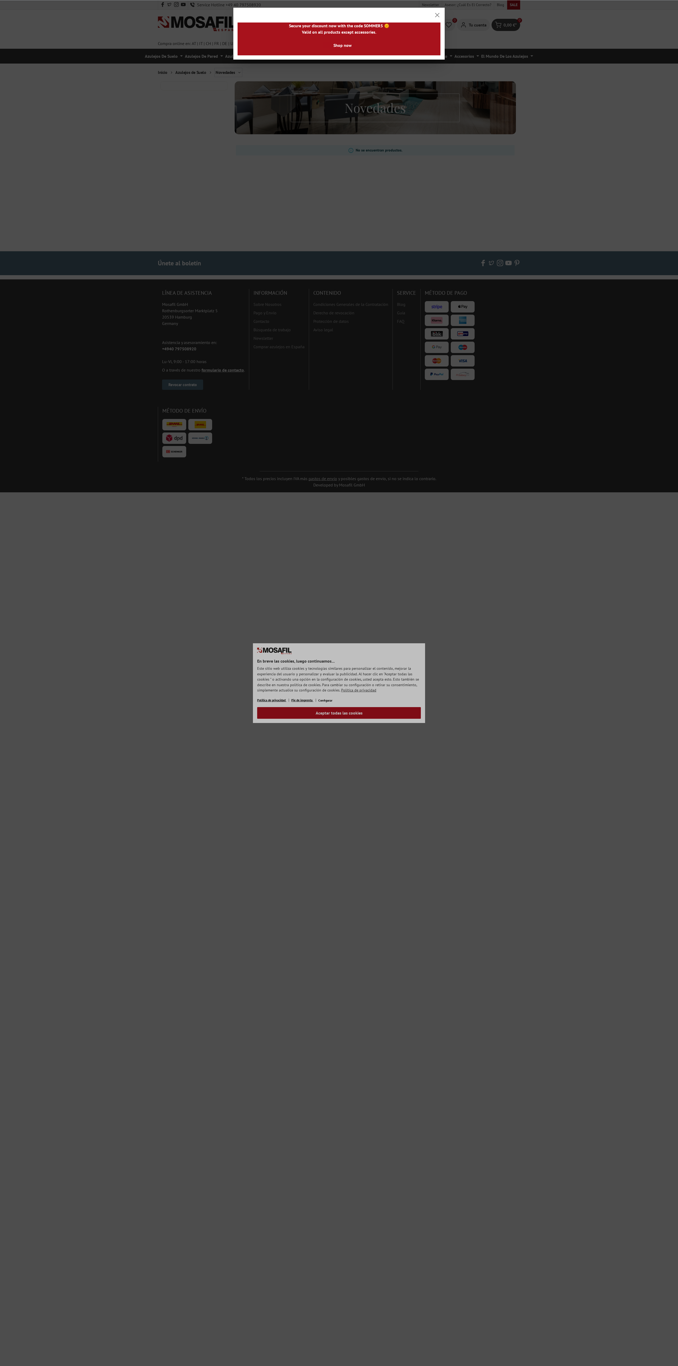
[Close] (437, 15)
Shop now (342, 45)
